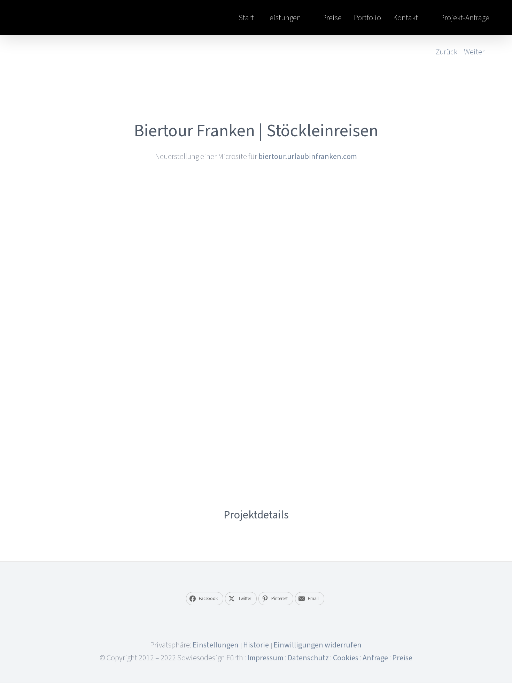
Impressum (265, 657)
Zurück (446, 52)
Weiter (474, 52)
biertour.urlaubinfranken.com (307, 156)
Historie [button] (256, 645)
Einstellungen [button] (216, 645)
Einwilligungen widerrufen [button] (317, 645)
